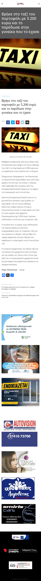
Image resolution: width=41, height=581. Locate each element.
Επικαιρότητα (6, 96)
